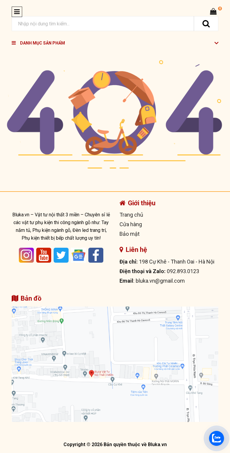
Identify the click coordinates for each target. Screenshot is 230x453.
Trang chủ (131, 215)
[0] (213, 11)
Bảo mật (129, 234)
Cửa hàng (130, 224)
